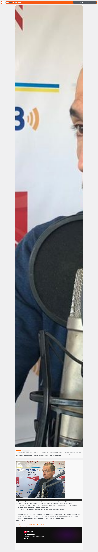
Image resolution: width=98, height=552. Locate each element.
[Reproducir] (17, 499)
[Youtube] (86, 2)
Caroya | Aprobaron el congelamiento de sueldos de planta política (31, 524)
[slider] (80, 500)
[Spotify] (88, 2)
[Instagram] (81, 2)
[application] (49, 500)
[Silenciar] (77, 499)
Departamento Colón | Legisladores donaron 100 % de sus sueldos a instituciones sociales (35, 522)
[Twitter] (83, 2)
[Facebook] (84, 2)
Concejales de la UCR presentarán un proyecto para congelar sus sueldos (32, 526)
